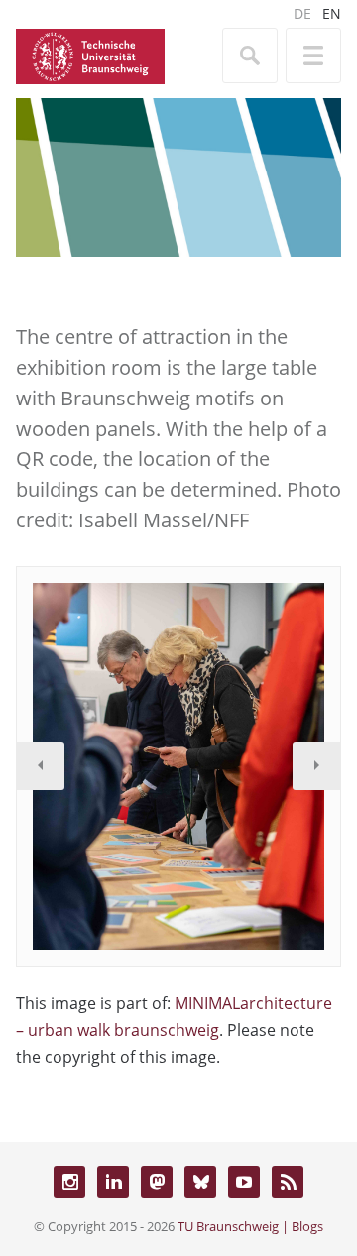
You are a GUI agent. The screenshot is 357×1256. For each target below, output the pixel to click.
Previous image (40, 766)
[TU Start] (90, 54)
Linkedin (113, 1182)
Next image (316, 766)
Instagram (69, 1182)
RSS (287, 1182)
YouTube (244, 1182)
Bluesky (200, 1182)
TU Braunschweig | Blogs (250, 1226)
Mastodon (157, 1182)
